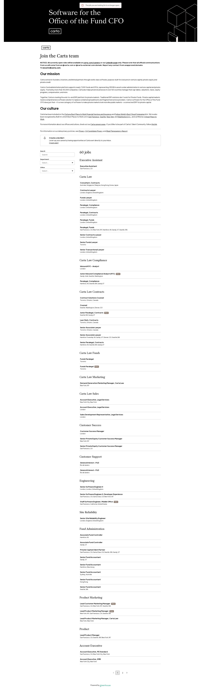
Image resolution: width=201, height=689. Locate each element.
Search (42, 151)
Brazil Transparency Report (116, 131)
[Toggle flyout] (72, 162)
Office (42, 167)
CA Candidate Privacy (93, 131)
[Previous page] (113, 673)
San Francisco (93, 117)
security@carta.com (52, 68)
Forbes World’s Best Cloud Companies (130, 114)
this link (154, 124)
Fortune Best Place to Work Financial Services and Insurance (88, 114)
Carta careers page (98, 124)
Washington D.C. (124, 117)
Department (44, 159)
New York (110, 117)
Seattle (103, 117)
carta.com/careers (91, 63)
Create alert (54, 143)
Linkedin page (112, 63)
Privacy (81, 131)
